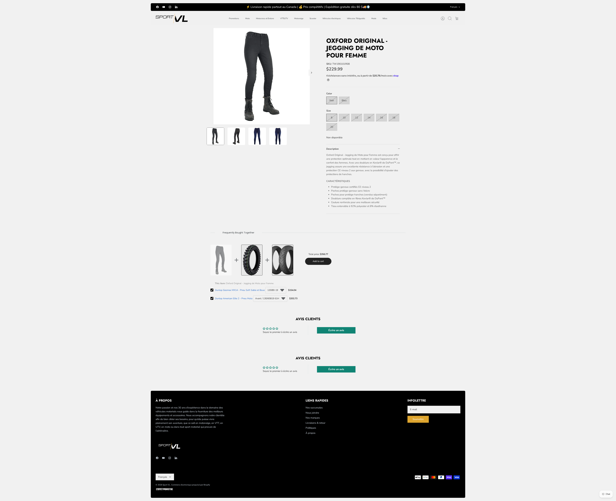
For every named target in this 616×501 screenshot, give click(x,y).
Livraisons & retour (315, 422)
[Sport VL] (172, 18)
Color (329, 93)
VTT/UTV (284, 18)
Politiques (311, 427)
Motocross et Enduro (265, 18)
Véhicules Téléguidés (356, 18)
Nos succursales (314, 407)
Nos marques (313, 417)
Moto (247, 18)
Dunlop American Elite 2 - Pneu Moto (233, 298)
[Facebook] (157, 7)
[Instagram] (170, 7)
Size (328, 110)
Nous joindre (312, 412)
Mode (373, 18)
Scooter (313, 18)
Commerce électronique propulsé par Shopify (190, 485)
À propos (310, 433)
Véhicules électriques (331, 18)
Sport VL (166, 485)
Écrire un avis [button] (336, 330)
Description (332, 148)
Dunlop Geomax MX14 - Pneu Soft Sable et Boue (240, 290)
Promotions (234, 18)
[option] (262, 76)
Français (453, 7)
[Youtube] (164, 7)
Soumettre (418, 419)
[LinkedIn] (176, 7)
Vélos (384, 18)
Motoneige (298, 18)
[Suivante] (311, 72)
